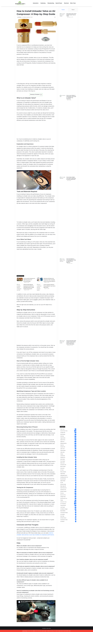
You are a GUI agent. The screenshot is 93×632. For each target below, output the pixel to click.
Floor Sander (62, 461)
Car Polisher (62, 514)
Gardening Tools (63, 489)
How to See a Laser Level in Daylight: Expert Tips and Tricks (71, 14)
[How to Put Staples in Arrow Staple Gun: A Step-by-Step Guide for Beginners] (63, 298)
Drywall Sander (63, 478)
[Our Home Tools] (20, 3)
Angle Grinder (62, 437)
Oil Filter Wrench (63, 517)
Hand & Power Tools (63, 430)
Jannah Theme (24, 630)
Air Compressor (63, 503)
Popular (63, 9)
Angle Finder (62, 473)
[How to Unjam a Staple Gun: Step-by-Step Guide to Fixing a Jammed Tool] (63, 217)
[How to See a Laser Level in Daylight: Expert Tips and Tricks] (63, 53)
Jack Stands (62, 507)
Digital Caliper (62, 480)
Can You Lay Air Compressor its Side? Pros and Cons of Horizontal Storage (29, 280)
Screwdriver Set (63, 464)
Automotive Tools (63, 501)
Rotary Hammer (63, 471)
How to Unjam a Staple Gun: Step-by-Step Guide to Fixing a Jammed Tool (71, 178)
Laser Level (62, 448)
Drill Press (62, 436)
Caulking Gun (62, 457)
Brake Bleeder (62, 510)
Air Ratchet (62, 521)
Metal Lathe (62, 462)
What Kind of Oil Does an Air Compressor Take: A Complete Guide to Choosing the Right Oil (49, 280)
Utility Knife (62, 452)
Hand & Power (59, 3)
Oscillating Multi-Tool (64, 477)
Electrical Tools (63, 494)
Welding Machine (63, 443)
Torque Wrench (63, 505)
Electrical (66, 3)
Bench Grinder (62, 466)
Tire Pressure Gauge (64, 512)
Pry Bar (61, 482)
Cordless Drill (62, 432)
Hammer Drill (62, 446)
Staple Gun (62, 441)
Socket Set (62, 468)
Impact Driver (62, 439)
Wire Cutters (62, 459)
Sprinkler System (63, 491)
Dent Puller (62, 516)
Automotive (35, 3)
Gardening (43, 3)
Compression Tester (63, 519)
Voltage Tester (63, 496)
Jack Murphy (19, 17)
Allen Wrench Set (63, 487)
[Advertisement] (36, 74)
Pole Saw (62, 493)
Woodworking (51, 3)
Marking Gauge (63, 484)
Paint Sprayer (62, 434)
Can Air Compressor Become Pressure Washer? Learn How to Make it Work (49, 286)
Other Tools (73, 3)
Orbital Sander (62, 450)
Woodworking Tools (63, 498)
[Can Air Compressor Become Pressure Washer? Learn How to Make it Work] (40, 287)
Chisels (61, 500)
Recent (73, 9)
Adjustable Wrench (63, 475)
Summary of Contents (35, 94)
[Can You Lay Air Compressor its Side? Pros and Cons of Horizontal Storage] (20, 279)
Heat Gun (62, 445)
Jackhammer (62, 455)
